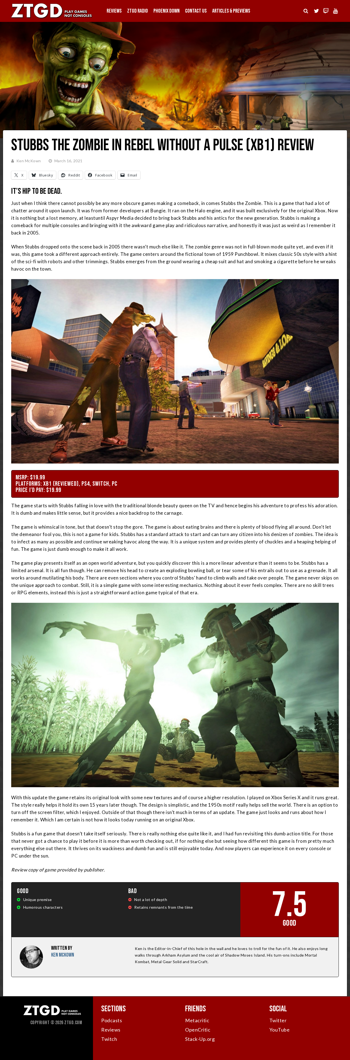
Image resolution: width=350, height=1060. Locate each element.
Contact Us (196, 11)
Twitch (109, 1039)
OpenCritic (197, 1030)
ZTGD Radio (137, 11)
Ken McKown (28, 160)
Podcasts (111, 1020)
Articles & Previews (231, 11)
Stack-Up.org (200, 1039)
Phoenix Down (166, 11)
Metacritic (197, 1020)
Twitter (278, 1020)
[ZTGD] (52, 18)
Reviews (114, 11)
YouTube (279, 1030)
